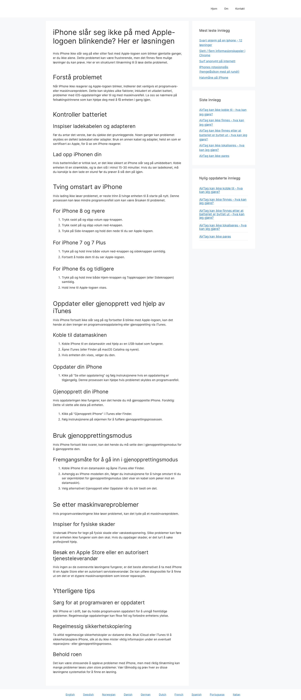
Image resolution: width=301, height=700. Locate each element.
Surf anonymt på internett (217, 61)
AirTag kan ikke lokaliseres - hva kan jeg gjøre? (222, 227)
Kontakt (240, 8)
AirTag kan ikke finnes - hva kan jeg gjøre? (222, 201)
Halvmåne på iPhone (213, 77)
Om (226, 8)
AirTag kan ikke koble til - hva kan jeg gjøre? (221, 190)
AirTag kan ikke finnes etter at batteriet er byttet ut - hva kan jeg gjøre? (223, 135)
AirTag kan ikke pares (214, 156)
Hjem (214, 8)
